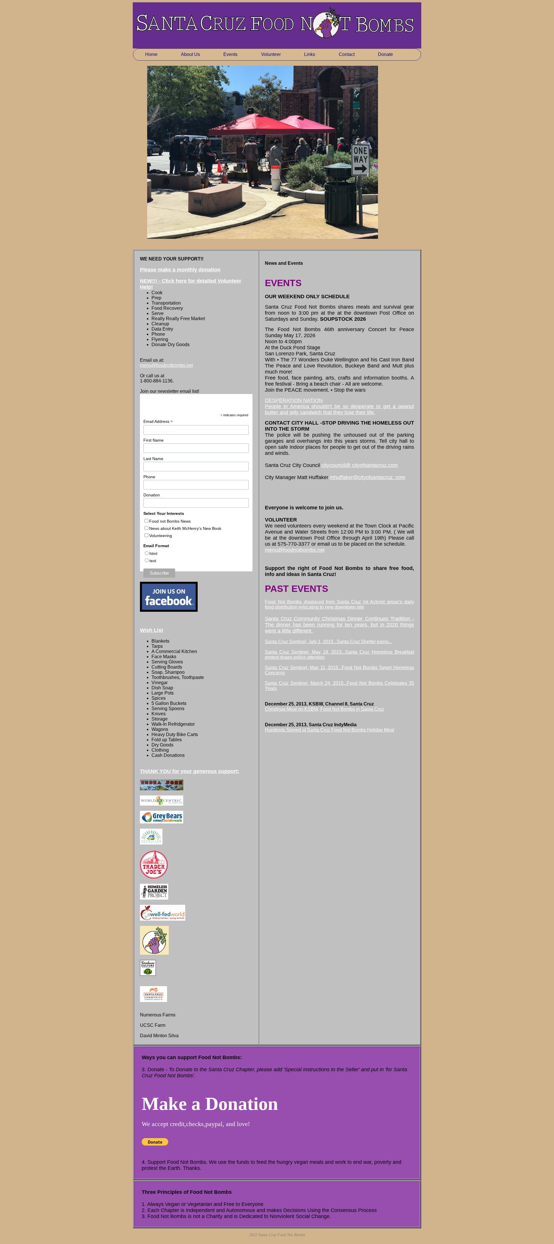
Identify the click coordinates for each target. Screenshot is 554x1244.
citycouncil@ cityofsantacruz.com (359, 465)
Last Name (153, 458)
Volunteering (160, 535)
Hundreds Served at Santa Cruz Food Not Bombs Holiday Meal (329, 729)
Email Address (158, 421)
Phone (149, 476)
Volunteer (271, 54)
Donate (385, 54)
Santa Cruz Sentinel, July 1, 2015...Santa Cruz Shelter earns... (328, 641)
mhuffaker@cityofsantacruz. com (367, 477)
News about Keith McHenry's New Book (185, 528)
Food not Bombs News (170, 521)
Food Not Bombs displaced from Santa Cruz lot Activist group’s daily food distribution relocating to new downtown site (339, 604)
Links (309, 54)
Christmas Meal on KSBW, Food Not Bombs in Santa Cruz (324, 709)
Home (151, 54)
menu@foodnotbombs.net (166, 365)
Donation (151, 495)
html (153, 553)
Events (230, 54)
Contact (347, 54)
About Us (190, 54)
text (152, 560)
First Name (153, 440)
